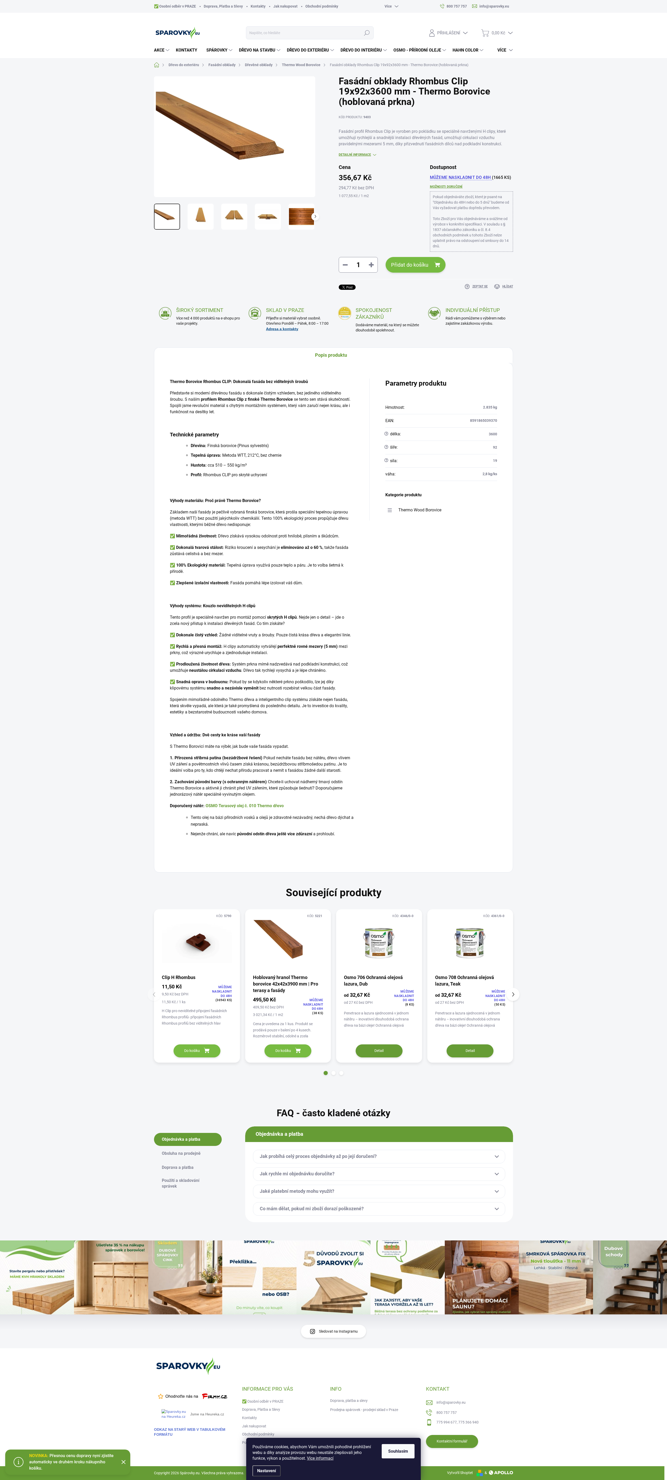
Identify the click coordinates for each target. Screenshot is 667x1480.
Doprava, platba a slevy (349, 1401)
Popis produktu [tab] (331, 355)
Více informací (320, 1458)
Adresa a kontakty (282, 329)
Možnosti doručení (446, 187)
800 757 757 (446, 1412)
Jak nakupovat (285, 6)
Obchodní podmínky (321, 6)
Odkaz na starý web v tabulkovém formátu (189, 1432)
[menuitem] (162, 50)
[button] (326, 1073)
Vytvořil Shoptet (460, 1473)
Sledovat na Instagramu (338, 1331)
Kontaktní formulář (452, 1441)
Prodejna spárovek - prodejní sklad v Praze (364, 1410)
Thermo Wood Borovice (419, 509)
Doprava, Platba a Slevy (223, 6)
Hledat (367, 33)
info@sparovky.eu (451, 1402)
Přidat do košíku (409, 265)
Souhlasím (398, 1451)
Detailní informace (355, 154)
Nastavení (266, 1470)
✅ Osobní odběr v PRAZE (175, 6)
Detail (379, 1051)
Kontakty (258, 6)
